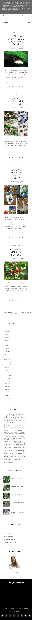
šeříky (24, 461)
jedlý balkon (11, 427)
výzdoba (8, 453)
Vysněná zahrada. (22, 608)
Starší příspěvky (26, 312)
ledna (6, 392)
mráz (8, 435)
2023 (6, 337)
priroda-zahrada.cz (8, 536)
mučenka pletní (21, 435)
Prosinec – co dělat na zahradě (16, 252)
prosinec (18, 94)
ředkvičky (17, 461)
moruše (16, 433)
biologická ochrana (8, 416)
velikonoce (12, 450)
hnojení (11, 424)
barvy (19, 414)
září (6, 370)
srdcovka (5, 446)
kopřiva (10, 430)
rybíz (10, 444)
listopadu (7, 364)
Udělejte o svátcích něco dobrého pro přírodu (16, 40)
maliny (8, 433)
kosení (15, 430)
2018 (6, 351)
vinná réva (19, 450)
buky (18, 417)
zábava (10, 459)
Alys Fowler (7, 414)
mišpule (12, 433)
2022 (6, 340)
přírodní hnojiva (21, 441)
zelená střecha (7, 458)
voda (23, 450)
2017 (6, 354)
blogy (15, 416)
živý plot (16, 462)
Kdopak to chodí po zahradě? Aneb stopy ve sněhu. (17, 512)
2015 (6, 359)
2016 (6, 357)
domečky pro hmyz (13, 420)
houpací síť (15, 424)
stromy (9, 446)
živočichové (11, 462)
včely (13, 453)
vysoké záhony (7, 452)
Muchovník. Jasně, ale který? (18, 478)
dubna (7, 383)
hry (4, 425)
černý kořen (12, 461)
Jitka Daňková (12, 48)
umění (8, 450)
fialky (17, 422)
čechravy (23, 459)
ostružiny (9, 438)
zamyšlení (22, 455)
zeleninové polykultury (17, 456)
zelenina (6, 456)
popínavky (20, 439)
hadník (23, 422)
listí (24, 432)
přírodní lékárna (7, 442)
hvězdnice (8, 425)
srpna (6, 373)
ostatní (19, 32)
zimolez (5, 459)
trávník (11, 449)
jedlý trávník (17, 427)
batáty (23, 414)
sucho (23, 446)
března (7, 386)
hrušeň (23, 424)
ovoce (13, 438)
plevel (5, 439)
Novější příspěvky (8, 312)
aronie (16, 414)
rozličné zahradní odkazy (10, 542)
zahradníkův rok (18, 245)
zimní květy (14, 458)
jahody (13, 425)
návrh (18, 436)
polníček (15, 439)
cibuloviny (17, 419)
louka (5, 433)
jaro (17, 425)
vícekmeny (18, 452)
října (6, 367)
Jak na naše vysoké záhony (17, 486)
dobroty (6, 420)
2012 (6, 401)
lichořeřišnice (20, 432)
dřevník (23, 420)
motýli (20, 433)
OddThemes (20, 611)
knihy (23, 429)
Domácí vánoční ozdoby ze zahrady (16, 101)
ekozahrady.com (8, 533)
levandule (14, 432)
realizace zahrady (20, 443)
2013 (6, 398)
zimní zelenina (21, 458)
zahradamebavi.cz (8, 530)
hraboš (19, 424)
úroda (19, 459)
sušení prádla (7, 447)
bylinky (11, 419)
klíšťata (18, 429)
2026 (6, 329)
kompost (6, 430)
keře (15, 429)
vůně (16, 453)
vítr (21, 452)
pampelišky (18, 438)
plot (8, 440)
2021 (6, 343)
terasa (24, 447)
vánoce (13, 452)
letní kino (9, 432)
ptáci (5, 441)
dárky (18, 166)
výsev (5, 453)
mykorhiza (6, 436)
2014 (6, 395)
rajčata (12, 442)
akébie (12, 414)
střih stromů (18, 446)
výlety (23, 452)
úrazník (15, 459)
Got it (20, 12)
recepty (6, 444)
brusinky (14, 417)
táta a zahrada (17, 449)
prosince (7, 362)
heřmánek (6, 424)
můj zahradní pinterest (9, 539)
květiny (20, 430)
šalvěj (21, 461)
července (7, 375)
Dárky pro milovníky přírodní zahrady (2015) (16, 174)
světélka (15, 447)
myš (10, 436)
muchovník (12, 435)
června (7, 378)
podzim (12, 439)
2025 (6, 331)
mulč (16, 435)
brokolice (10, 417)
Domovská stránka (16, 314)
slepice (17, 444)
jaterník (20, 425)
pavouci (23, 438)
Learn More (13, 12)
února (6, 389)
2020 (6, 345)
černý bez (6, 461)
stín (13, 446)
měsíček (14, 436)
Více (8, 82)
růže (13, 444)
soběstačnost (22, 444)
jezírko (10, 429)
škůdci (5, 462)
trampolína (6, 449)
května (7, 381)
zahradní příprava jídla (13, 455)
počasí (23, 439)
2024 (6, 334)
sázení (19, 447)
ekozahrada (8, 422)
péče (8, 441)
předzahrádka (13, 441)
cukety (23, 419)
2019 (6, 348)
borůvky (19, 416)
